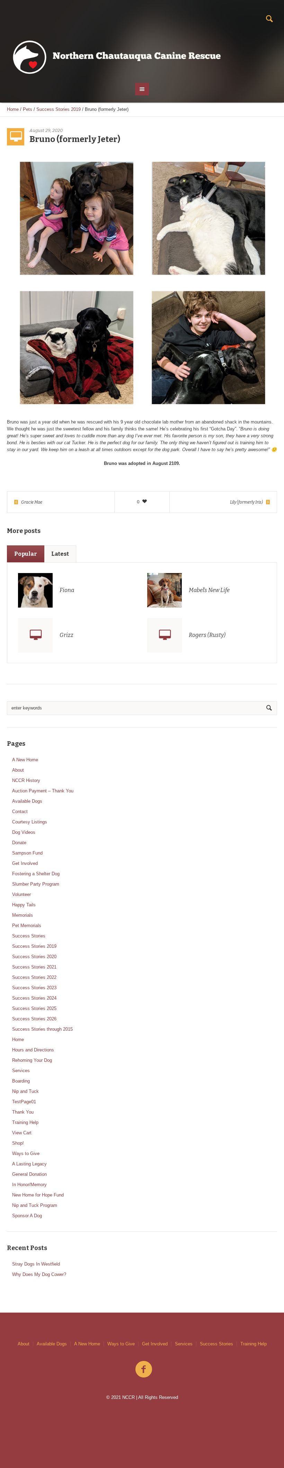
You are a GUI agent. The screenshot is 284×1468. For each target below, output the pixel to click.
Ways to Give (25, 1153)
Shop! (18, 1143)
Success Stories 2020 (34, 956)
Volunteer (21, 894)
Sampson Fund (27, 853)
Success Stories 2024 (34, 998)
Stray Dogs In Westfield (36, 1264)
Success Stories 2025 (34, 1008)
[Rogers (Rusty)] (164, 635)
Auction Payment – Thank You (42, 790)
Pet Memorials (26, 925)
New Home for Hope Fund (38, 1195)
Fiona (67, 590)
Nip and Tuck (25, 1091)
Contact (20, 811)
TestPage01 (24, 1101)
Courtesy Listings (29, 821)
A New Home (25, 759)
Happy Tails (24, 904)
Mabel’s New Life (209, 590)
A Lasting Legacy (29, 1163)
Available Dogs (27, 801)
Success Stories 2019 (58, 109)
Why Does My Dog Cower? (39, 1274)
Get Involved (25, 863)
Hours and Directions (33, 1049)
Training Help (25, 1122)
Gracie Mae (31, 502)
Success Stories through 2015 (42, 1029)
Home (13, 109)
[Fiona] (35, 589)
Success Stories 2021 (34, 967)
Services (21, 1070)
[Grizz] (35, 635)
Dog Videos (23, 832)
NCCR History (26, 780)
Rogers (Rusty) (207, 635)
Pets (27, 109)
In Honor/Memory (29, 1184)
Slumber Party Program (35, 884)
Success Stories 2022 (34, 977)
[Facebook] (143, 1369)
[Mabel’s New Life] (164, 589)
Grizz (66, 635)
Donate (19, 842)
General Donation (29, 1174)
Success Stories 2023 (34, 987)
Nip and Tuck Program (34, 1205)
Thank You (23, 1112)
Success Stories (28, 935)
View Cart (22, 1132)
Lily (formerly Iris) (246, 502)
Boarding (21, 1081)
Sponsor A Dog (27, 1215)
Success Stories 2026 (34, 1018)
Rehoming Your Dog (32, 1060)
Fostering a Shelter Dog (36, 873)
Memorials (22, 915)
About (18, 770)
